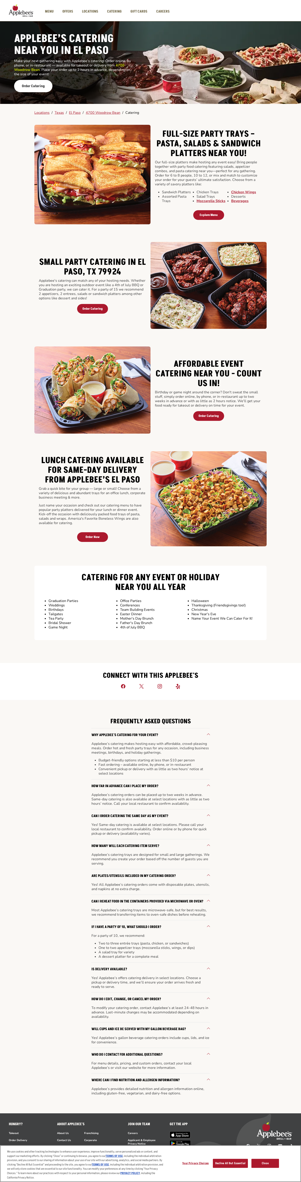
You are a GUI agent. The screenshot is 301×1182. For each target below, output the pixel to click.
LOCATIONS (90, 11)
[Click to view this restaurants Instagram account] (160, 686)
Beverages (240, 201)
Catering (132, 112)
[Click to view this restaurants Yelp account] (178, 686)
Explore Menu (209, 215)
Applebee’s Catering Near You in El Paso (64, 45)
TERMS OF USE (114, 1156)
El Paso (75, 112)
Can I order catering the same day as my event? (129, 816)
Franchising (91, 1133)
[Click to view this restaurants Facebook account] (123, 686)
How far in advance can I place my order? (124, 786)
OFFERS (67, 11)
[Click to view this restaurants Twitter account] (141, 686)
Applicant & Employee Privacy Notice (142, 1141)
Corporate (90, 1140)
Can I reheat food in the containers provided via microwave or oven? (147, 901)
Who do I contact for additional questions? (127, 1054)
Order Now (92, 537)
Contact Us (64, 1140)
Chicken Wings (243, 192)
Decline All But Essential (230, 1163)
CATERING (114, 11)
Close (265, 1163)
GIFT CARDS (138, 11)
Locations (42, 112)
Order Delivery (18, 1140)
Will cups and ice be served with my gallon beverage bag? (138, 1029)
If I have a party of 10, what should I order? (126, 926)
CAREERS (163, 11)
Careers (133, 1133)
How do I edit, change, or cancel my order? (126, 999)
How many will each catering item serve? (125, 845)
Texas (59, 112)
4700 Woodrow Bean (103, 112)
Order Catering (33, 86)
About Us (63, 1133)
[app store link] (180, 1134)
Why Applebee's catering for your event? (124, 735)
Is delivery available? (109, 969)
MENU (49, 11)
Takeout (14, 1133)
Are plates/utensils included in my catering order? (133, 875)
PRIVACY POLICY (130, 1173)
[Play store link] (180, 1143)
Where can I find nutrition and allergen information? (135, 1080)
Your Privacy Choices (195, 1163)
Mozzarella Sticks (211, 201)
